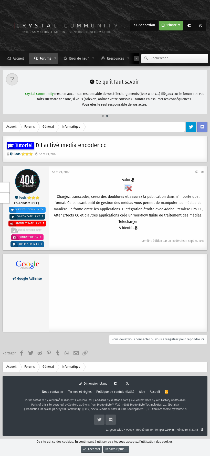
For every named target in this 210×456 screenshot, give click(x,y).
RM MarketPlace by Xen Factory (158, 400)
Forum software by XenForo (58, 400)
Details (173, 405)
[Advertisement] (128, 293)
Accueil (18, 58)
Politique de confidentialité (115, 391)
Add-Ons (100, 400)
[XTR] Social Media (113, 409)
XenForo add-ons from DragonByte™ (91, 405)
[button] (55, 58)
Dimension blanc (95, 383)
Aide (142, 391)
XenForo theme (161, 409)
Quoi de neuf (79, 58)
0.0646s (169, 430)
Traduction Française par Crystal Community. (53, 409)
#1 (202, 172)
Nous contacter (53, 391)
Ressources (115, 58)
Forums (45, 58)
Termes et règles (80, 391)
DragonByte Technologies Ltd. (148, 405)
